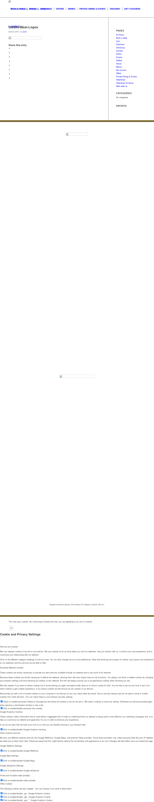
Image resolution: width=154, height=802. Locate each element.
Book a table (121, 37)
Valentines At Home (124, 82)
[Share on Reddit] (12, 74)
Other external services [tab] (10, 732)
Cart (118, 41)
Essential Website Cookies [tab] (11, 667)
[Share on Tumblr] (12, 65)
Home (118, 63)
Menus (119, 66)
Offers (118, 73)
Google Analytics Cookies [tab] (11, 711)
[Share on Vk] (12, 69)
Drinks (119, 53)
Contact (119, 50)
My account (121, 70)
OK (11, 628)
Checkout (120, 44)
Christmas (120, 47)
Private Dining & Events (126, 76)
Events (119, 57)
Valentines (120, 79)
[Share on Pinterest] (12, 56)
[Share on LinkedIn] (12, 61)
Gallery (119, 60)
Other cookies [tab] (6, 783)
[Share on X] (12, 52)
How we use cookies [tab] (9, 646)
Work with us (121, 86)
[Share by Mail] (12, 78)
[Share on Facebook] (12, 48)
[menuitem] (18, 9)
